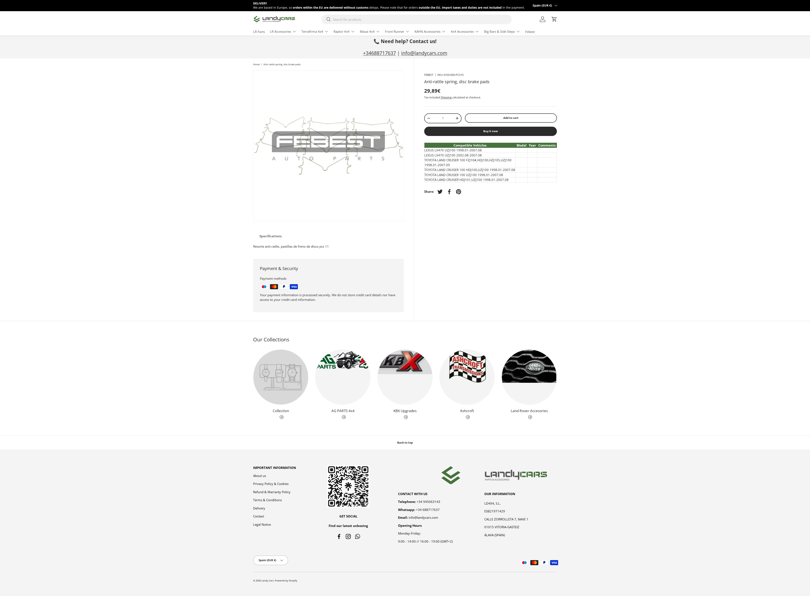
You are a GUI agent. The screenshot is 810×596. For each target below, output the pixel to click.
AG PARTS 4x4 (343, 410)
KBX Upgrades (405, 410)
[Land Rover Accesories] (529, 377)
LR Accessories (280, 31)
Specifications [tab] (270, 236)
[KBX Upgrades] (405, 377)
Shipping (446, 97)
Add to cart (510, 118)
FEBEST (428, 75)
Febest (530, 32)
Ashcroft (467, 410)
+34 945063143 (428, 502)
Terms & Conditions (267, 500)
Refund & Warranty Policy (271, 492)
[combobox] (416, 19)
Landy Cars (267, 580)
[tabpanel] (328, 246)
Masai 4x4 (367, 31)
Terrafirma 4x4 (312, 31)
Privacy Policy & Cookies (271, 484)
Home (256, 64)
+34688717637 (379, 53)
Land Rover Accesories (529, 410)
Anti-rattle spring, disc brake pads (282, 64)
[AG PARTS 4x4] (342, 377)
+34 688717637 (428, 509)
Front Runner (394, 31)
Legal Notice (262, 524)
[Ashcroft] (467, 377)
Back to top (405, 442)
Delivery (259, 508)
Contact (258, 516)
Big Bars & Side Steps (499, 31)
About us (259, 475)
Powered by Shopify (286, 580)
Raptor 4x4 (341, 31)
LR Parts (259, 32)
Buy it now (490, 131)
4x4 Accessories (462, 31)
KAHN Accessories (427, 31)
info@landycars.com (424, 53)
